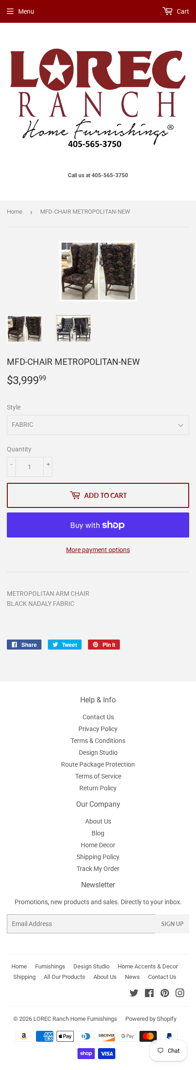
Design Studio (98, 752)
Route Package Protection (98, 764)
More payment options (98, 549)
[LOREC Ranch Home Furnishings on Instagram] (180, 994)
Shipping (24, 976)
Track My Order (98, 868)
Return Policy (98, 788)
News (132, 976)
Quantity (19, 449)
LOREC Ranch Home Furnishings (75, 1018)
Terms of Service (98, 776)
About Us (98, 821)
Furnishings (50, 966)
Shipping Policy (98, 856)
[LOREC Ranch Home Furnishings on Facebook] (149, 994)
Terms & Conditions (98, 740)
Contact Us (98, 717)
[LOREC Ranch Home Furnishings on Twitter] (134, 994)
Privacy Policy (98, 728)
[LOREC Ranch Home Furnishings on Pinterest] (165, 994)
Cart (182, 11)
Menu (26, 11)
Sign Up (172, 924)
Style (14, 407)
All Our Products (64, 976)
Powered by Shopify (150, 1018)
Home (14, 211)
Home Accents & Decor (148, 966)
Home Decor (98, 845)
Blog (98, 833)
